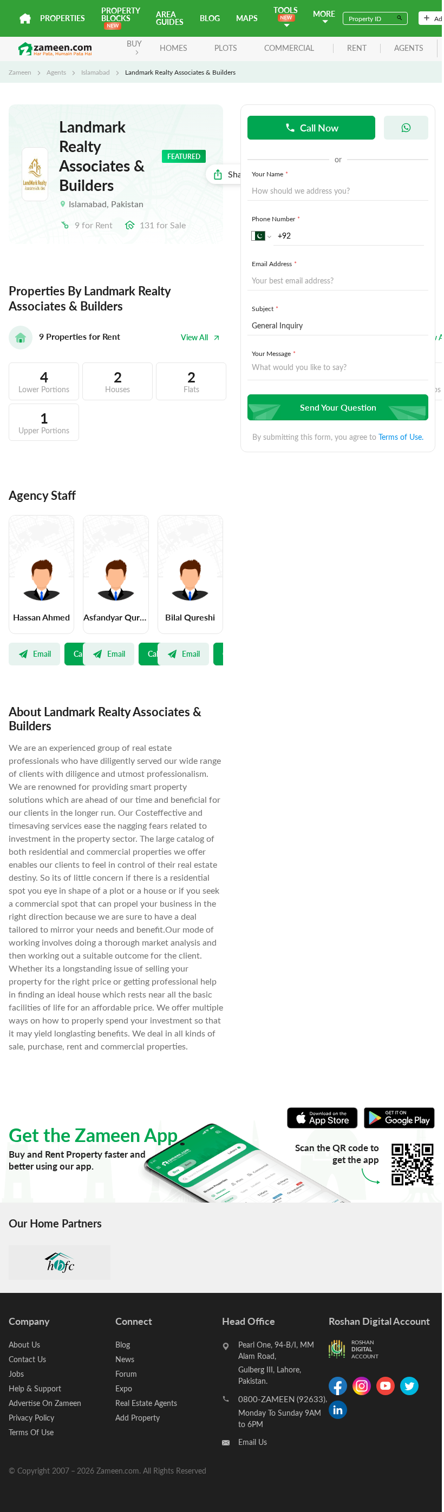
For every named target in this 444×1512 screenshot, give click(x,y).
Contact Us (27, 1359)
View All (194, 337)
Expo (123, 1388)
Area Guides (170, 18)
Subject (265, 308)
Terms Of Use (31, 1432)
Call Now (319, 127)
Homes (173, 48)
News (124, 1359)
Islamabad (95, 72)
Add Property (137, 1417)
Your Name (270, 173)
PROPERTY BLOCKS (120, 14)
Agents (56, 72)
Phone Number (276, 218)
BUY (134, 43)
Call (80, 653)
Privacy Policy (31, 1417)
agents (408, 48)
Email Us (252, 1442)
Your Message (274, 353)
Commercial (289, 48)
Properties (62, 18)
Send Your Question (338, 407)
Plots (225, 48)
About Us (24, 1344)
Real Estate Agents (146, 1403)
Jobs (16, 1374)
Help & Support (35, 1388)
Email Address (274, 263)
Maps (247, 18)
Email (42, 653)
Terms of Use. (400, 437)
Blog (210, 18)
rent (357, 48)
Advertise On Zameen (45, 1403)
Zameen (20, 72)
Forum (126, 1374)
